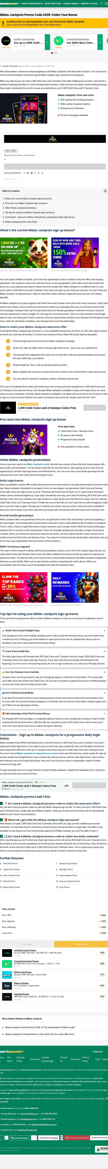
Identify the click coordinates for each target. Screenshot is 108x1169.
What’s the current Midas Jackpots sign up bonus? (28, 199)
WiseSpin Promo (66, 869)
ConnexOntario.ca (29, 1114)
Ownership (35, 1059)
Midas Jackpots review (38, 464)
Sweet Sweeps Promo (68, 875)
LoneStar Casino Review (24, 39)
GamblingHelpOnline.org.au (44, 1124)
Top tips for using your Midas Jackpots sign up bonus (29, 212)
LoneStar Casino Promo (25, 950)
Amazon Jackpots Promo (69, 881)
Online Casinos (71, 3)
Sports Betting (53, 3)
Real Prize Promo (10, 863)
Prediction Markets (32, 3)
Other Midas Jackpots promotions (20, 208)
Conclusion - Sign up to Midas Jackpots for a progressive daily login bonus (40, 217)
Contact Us (63, 1059)
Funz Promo (64, 887)
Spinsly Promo (9, 881)
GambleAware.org (28, 1119)
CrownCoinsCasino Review (78, 39)
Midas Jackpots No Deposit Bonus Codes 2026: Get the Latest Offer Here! (39, 1034)
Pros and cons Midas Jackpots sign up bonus (26, 203)
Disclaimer (76, 1059)
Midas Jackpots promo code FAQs (21, 222)
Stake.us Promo (21, 983)
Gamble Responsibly (47, 1059)
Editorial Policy (20, 1059)
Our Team (9, 1059)
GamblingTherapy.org (27, 1130)
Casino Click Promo (11, 869)
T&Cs (98, 1059)
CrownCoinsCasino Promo (26, 961)
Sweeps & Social (89, 3)
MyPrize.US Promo (22, 972)
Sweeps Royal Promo (68, 863)
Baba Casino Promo (11, 887)
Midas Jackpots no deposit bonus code (36, 753)
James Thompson (10, 66)
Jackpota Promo (21, 994)
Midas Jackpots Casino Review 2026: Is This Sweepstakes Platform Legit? (40, 1027)
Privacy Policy (85, 1059)
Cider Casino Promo (11, 875)
